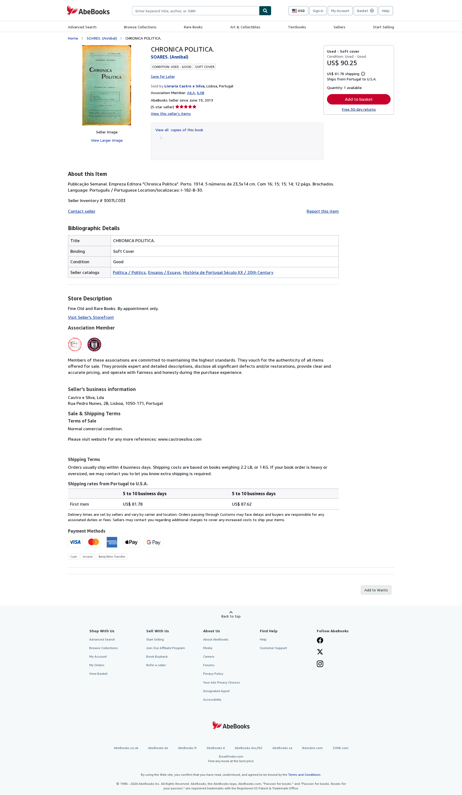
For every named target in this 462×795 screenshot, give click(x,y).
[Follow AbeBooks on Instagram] (320, 664)
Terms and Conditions (304, 775)
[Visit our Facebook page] (320, 641)
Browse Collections (140, 27)
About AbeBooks (216, 639)
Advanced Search (82, 27)
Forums (208, 665)
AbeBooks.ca (282, 748)
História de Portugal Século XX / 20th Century (228, 272)
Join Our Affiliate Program (165, 648)
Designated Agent (216, 691)
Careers (208, 656)
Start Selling (383, 27)
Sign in (318, 11)
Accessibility (212, 699)
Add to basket (359, 99)
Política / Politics (129, 272)
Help (386, 11)
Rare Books (193, 27)
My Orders (97, 665)
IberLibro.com (312, 748)
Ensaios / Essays (164, 272)
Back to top (231, 616)
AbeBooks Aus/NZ (249, 748)
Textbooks (297, 27)
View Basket (98, 674)
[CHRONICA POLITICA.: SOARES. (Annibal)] (106, 85)
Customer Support (273, 648)
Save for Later (163, 76)
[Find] (265, 10)
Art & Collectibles (245, 27)
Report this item (323, 211)
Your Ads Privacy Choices (221, 682)
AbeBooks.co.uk (126, 748)
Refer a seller (156, 665)
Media (207, 648)
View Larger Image (107, 140)
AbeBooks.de (158, 748)
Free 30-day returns (359, 109)
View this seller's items (171, 113)
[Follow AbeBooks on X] (320, 652)
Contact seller (81, 211)
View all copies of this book (179, 129)
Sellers (339, 27)
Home (73, 38)
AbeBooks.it (216, 748)
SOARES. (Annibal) (102, 38)
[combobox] (195, 10)
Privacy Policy (213, 674)
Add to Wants (376, 590)
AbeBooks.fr (187, 748)
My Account (340, 11)
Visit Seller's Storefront (91, 317)
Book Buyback (157, 656)
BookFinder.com (231, 758)
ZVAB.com (340, 748)
